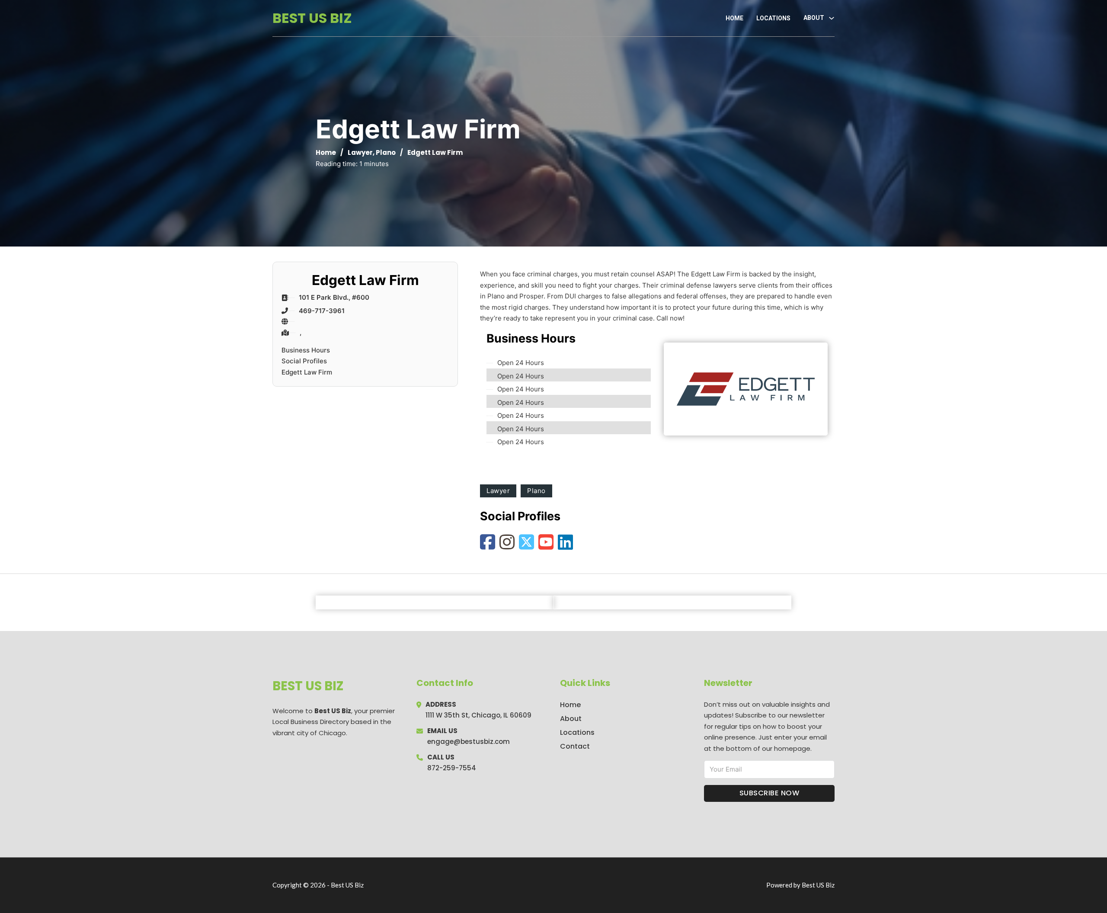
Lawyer (360, 152)
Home (734, 18)
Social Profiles (304, 361)
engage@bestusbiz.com (468, 741)
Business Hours (306, 350)
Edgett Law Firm (307, 372)
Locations (773, 18)
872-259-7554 (451, 767)
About (571, 719)
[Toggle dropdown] (832, 18)
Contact (575, 746)
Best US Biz (312, 18)
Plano (386, 152)
